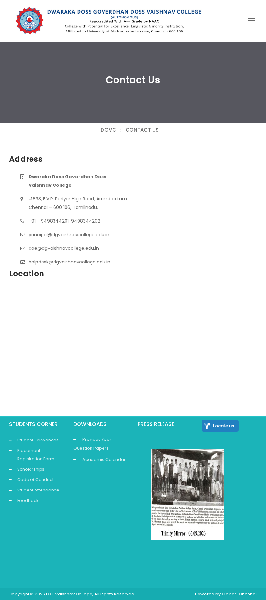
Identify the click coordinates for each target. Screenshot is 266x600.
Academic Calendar (104, 459)
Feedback (28, 500)
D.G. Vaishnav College (69, 594)
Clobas (229, 594)
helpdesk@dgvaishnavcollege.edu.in (69, 262)
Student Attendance (38, 490)
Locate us (223, 426)
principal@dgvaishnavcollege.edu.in (69, 234)
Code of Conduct (35, 480)
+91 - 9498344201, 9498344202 (64, 221)
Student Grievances (38, 440)
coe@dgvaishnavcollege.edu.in (64, 248)
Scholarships (30, 469)
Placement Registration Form (35, 454)
